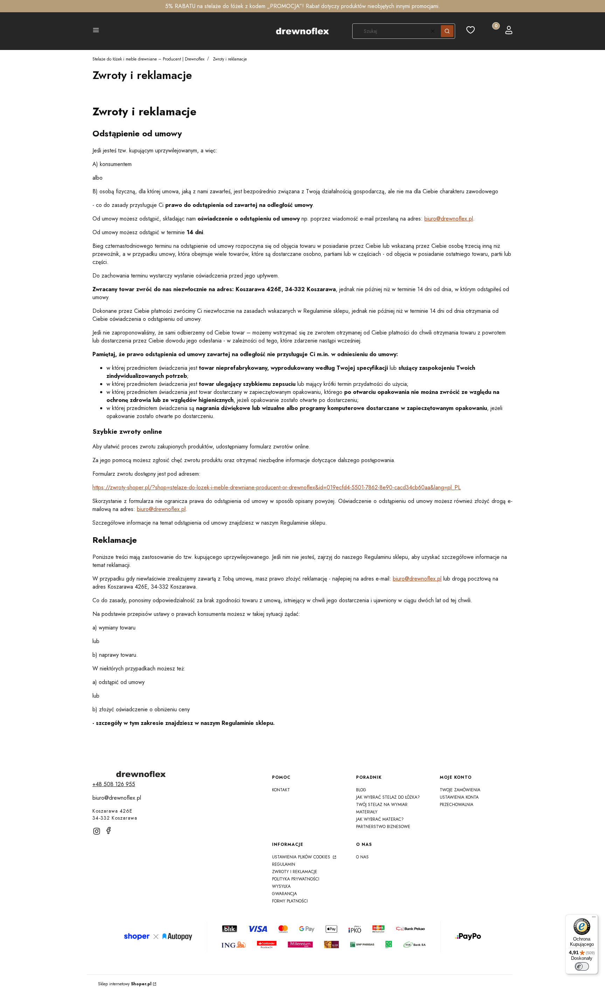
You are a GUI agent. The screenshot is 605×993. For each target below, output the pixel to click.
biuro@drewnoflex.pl (448, 219)
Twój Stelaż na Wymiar (382, 804)
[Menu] (594, 918)
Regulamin (283, 864)
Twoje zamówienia (460, 790)
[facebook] (108, 830)
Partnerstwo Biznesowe (383, 826)
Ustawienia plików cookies (302, 857)
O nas (362, 857)
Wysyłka (281, 886)
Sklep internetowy (125, 984)
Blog (361, 790)
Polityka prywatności (295, 879)
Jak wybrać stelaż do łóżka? (388, 797)
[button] (95, 31)
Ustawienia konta (459, 797)
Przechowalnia (456, 804)
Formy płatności (290, 901)
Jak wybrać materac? (380, 819)
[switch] (582, 966)
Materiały (366, 812)
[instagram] (96, 831)
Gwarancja (284, 894)
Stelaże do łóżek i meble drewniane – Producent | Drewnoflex (148, 59)
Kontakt (281, 790)
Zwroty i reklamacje (294, 872)
